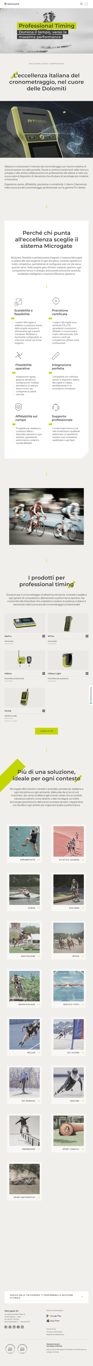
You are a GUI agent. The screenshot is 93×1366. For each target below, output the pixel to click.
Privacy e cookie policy (54, 1332)
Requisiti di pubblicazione (55, 1334)
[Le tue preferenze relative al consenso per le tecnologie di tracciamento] (91, 695)
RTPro (51, 636)
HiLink (8, 710)
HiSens (8, 673)
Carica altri (46, 731)
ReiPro (8, 636)
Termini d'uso (51, 1329)
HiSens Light (54, 673)
